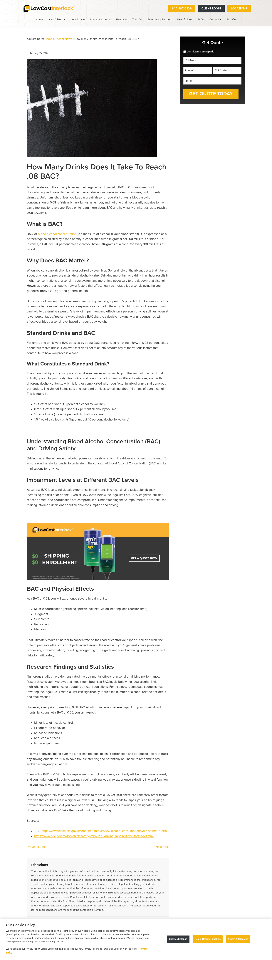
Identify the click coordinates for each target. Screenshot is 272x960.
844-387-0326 (182, 8)
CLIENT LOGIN (211, 8)
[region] (136, 939)
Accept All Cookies (238, 939)
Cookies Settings (178, 939)
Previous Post (36, 847)
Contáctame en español (201, 51)
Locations (239, 8)
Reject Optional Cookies (208, 939)
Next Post (162, 847)
